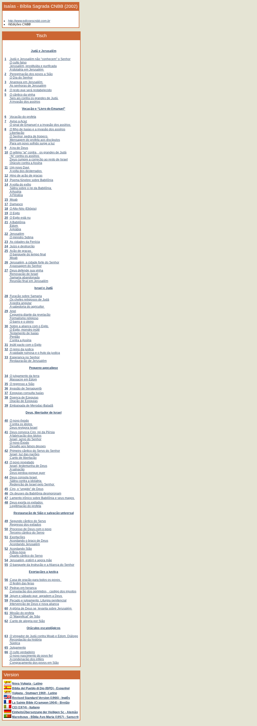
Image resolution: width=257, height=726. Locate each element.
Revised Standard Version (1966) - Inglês (41, 698)
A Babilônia (17, 222)
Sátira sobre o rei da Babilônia (30, 188)
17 (6, 204)
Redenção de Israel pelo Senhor (32, 484)
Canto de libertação (23, 458)
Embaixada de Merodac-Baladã (31, 405)
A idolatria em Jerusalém (26, 69)
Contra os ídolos (21, 424)
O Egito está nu (20, 217)
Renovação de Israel (23, 274)
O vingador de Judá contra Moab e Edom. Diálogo (43, 636)
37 (6, 393)
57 (6, 588)
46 (6, 493)
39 (6, 405)
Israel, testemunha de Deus (28, 466)
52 (6, 548)
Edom (14, 226)
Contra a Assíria (20, 340)
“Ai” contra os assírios (24, 156)
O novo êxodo (19, 420)
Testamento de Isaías (24, 333)
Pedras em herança (23, 588)
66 (6, 652)
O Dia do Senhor (21, 77)
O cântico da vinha (22, 94)
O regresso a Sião (21, 384)
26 (6, 262)
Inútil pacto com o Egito (25, 345)
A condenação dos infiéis (26, 659)
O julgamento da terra (24, 376)
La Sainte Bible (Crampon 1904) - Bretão (41, 702)
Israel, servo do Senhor (25, 439)
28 (6, 296)
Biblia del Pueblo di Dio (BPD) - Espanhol (41, 688)
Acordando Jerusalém (24, 544)
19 (6, 213)
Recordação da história (25, 639)
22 (6, 234)
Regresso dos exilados (25, 524)
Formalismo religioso (23, 318)
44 (6, 477)
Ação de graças (21, 251)
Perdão (14, 337)
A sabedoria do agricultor (27, 306)
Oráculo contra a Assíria (25, 163)
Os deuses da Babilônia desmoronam (35, 493)
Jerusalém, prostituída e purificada (33, 66)
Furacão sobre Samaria (25, 296)
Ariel (12, 311)
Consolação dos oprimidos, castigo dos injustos (42, 591)
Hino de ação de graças (25, 175)
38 (6, 397)
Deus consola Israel (23, 477)
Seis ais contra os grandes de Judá (33, 98)
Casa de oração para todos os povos (35, 580)
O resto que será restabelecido (30, 90)
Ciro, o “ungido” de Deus (26, 489)
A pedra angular (20, 303)
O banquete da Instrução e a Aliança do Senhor (41, 565)
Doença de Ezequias (23, 397)
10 (6, 152)
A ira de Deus (18, 148)
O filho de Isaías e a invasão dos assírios (37, 129)
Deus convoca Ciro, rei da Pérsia (32, 432)
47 (6, 498)
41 (6, 432)
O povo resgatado (21, 462)
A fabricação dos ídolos (25, 435)
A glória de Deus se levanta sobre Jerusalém (40, 608)
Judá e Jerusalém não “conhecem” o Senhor (40, 59)
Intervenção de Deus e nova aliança (34, 604)
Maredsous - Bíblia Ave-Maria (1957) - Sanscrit (45, 717)
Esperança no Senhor (24, 357)
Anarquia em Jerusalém (26, 82)
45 (6, 489)
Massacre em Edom (23, 379)
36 (6, 388)
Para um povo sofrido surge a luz (32, 143)
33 (6, 357)
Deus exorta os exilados (26, 502)
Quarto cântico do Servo (26, 555)
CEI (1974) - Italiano (26, 707)
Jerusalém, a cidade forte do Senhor (34, 262)
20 (6, 217)
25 (6, 251)
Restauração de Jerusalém (28, 361)
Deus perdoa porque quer (27, 473)
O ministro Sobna (21, 237)
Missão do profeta (21, 613)
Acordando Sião (20, 548)
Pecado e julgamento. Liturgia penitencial (38, 600)
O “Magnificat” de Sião (24, 616)
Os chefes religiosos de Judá (29, 299)
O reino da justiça (21, 349)
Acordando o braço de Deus (28, 540)
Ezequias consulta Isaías (26, 393)
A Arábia (15, 229)
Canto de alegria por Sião (27, 621)
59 (6, 600)
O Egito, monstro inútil (24, 329)
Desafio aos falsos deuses (27, 446)
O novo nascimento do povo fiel (31, 655)
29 (6, 311)
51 (6, 537)
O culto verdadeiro (22, 652)
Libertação (16, 133)
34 (6, 376)
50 (6, 529)
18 (6, 208)
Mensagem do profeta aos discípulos (34, 140)
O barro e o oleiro (21, 321)
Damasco (16, 204)
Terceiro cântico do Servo (26, 532)
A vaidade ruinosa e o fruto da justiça (34, 353)
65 (6, 647)
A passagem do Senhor (25, 266)
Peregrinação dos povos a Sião (31, 74)
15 (6, 199)
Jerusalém (16, 234)
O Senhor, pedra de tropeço (28, 136)
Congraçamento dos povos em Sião (34, 662)
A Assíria (15, 191)
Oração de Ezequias (23, 401)
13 (6, 180)
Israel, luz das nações (24, 454)
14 (6, 184)
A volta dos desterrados (25, 171)
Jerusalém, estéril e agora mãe (30, 560)
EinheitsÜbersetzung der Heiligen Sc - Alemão (45, 712)
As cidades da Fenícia (24, 242)
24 (6, 246)
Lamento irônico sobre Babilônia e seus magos (42, 498)
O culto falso (18, 62)
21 (6, 222)
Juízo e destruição (22, 246)
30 (6, 326)
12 (6, 175)
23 (6, 242)
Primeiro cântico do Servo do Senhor (34, 451)
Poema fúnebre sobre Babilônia (31, 180)
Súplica (14, 643)
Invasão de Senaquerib (25, 388)
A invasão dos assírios (24, 101)
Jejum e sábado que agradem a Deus (36, 596)
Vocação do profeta (22, 117)
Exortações (17, 537)
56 (6, 580)
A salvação (17, 469)
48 (6, 502)
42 (6, 451)
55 (6, 565)
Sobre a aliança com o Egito (29, 326)
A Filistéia (16, 195)
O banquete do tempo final (27, 254)
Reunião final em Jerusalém (28, 281)
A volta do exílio (20, 184)
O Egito (14, 213)
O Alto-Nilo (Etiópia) (23, 208)
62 (6, 621)
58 (6, 596)
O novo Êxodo (19, 442)
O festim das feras (21, 583)
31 (6, 345)
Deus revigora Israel (23, 427)
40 (6, 420)
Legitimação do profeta (25, 506)
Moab (13, 199)
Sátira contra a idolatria (25, 481)
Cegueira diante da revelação (29, 314)
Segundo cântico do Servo (27, 521)
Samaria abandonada (24, 277)
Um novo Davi (19, 167)
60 (6, 608)
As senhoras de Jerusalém (27, 85)
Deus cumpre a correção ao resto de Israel (38, 159)
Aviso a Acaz (18, 121)
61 (6, 613)
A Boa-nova (17, 552)
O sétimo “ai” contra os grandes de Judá (38, 152)
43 (6, 462)
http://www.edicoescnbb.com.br (29, 21)
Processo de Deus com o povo (30, 529)
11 (6, 167)
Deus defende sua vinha (26, 270)
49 (6, 521)
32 (6, 349)
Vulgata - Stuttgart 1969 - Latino (34, 693)
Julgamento (17, 647)
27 (6, 270)
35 (6, 384)
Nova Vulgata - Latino (27, 683)
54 (6, 560)
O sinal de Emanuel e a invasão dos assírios (40, 125)
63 (6, 636)
